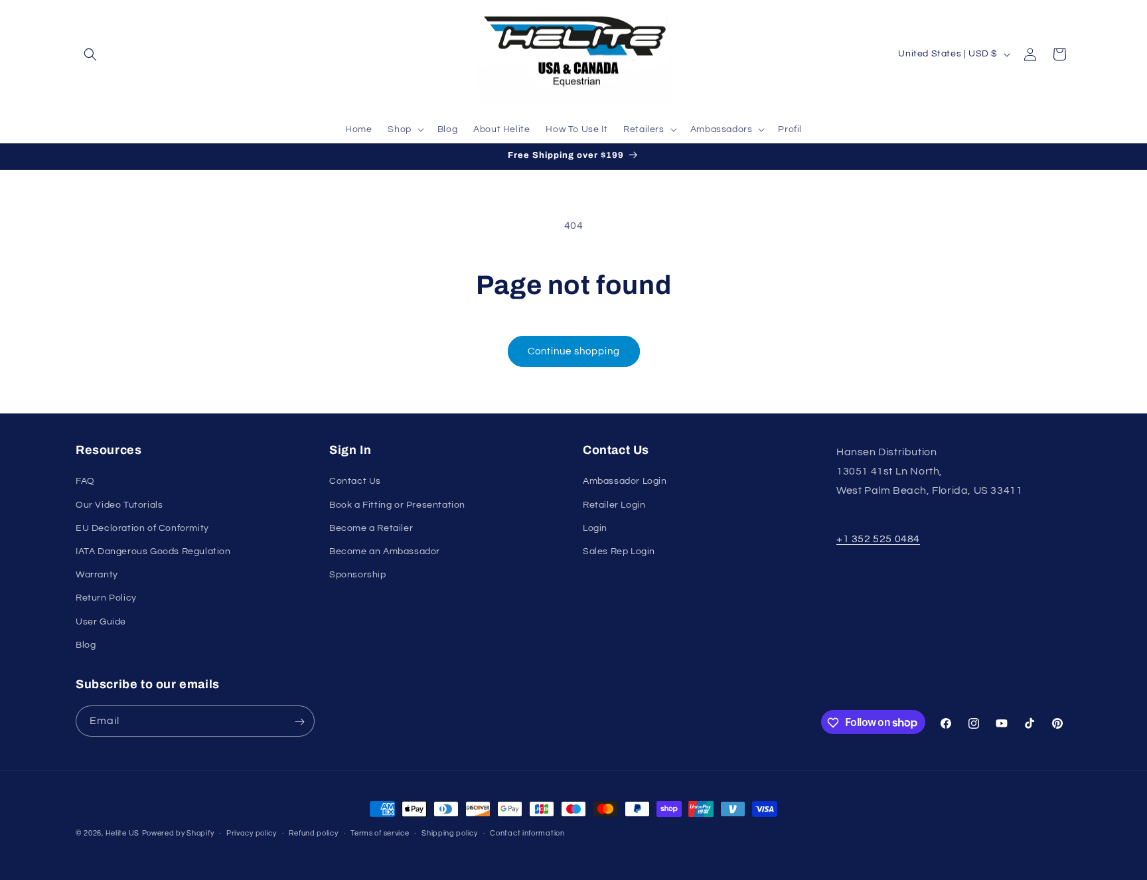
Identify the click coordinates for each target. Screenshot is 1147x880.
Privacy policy (251, 832)
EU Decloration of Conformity (142, 528)
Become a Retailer (371, 528)
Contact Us (355, 481)
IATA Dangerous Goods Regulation (153, 551)
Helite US (122, 833)
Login (595, 528)
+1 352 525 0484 (878, 539)
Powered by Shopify (178, 833)
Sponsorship (357, 574)
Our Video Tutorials (119, 505)
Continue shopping (574, 351)
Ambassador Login (625, 481)
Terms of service (379, 832)
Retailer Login (614, 505)
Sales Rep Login (619, 551)
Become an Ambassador (384, 551)
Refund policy (313, 832)
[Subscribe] (299, 721)
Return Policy (106, 598)
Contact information (527, 832)
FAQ (85, 481)
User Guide (101, 621)
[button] (90, 54)
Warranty (97, 574)
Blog (86, 645)
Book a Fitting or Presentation (397, 505)
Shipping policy (449, 832)
